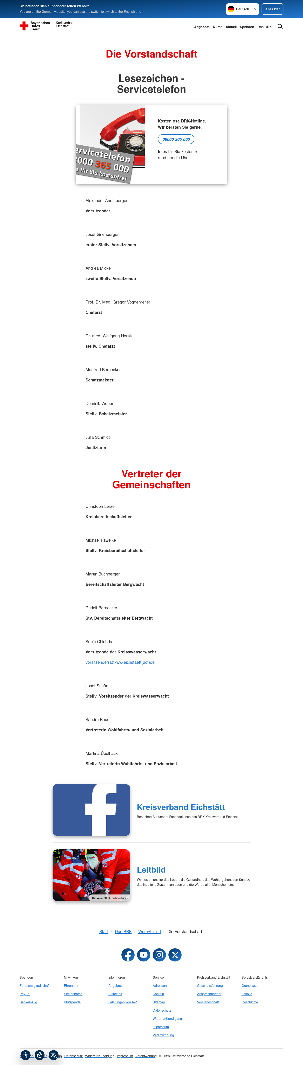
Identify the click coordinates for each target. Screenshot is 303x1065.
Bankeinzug (28, 1002)
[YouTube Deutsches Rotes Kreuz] (143, 954)
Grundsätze (250, 985)
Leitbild (151, 869)
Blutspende (72, 1002)
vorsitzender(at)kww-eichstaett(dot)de (120, 662)
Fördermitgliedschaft (34, 985)
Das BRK (264, 26)
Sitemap (159, 1002)
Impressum (161, 1026)
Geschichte (250, 1002)
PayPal (25, 993)
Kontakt (158, 993)
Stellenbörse (73, 993)
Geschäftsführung (210, 985)
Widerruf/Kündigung (167, 1018)
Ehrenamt (71, 985)
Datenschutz (162, 1010)
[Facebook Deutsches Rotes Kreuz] (128, 954)
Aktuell (231, 26)
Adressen (160, 985)
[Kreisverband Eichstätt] (91, 810)
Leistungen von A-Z (122, 1002)
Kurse (217, 26)
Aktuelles (115, 993)
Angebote (202, 26)
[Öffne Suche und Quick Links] (280, 26)
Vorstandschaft (208, 1002)
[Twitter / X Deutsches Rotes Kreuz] (175, 954)
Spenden (247, 26)
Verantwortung (163, 1035)
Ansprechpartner (209, 993)
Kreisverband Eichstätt (181, 806)
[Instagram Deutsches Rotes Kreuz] (159, 954)
